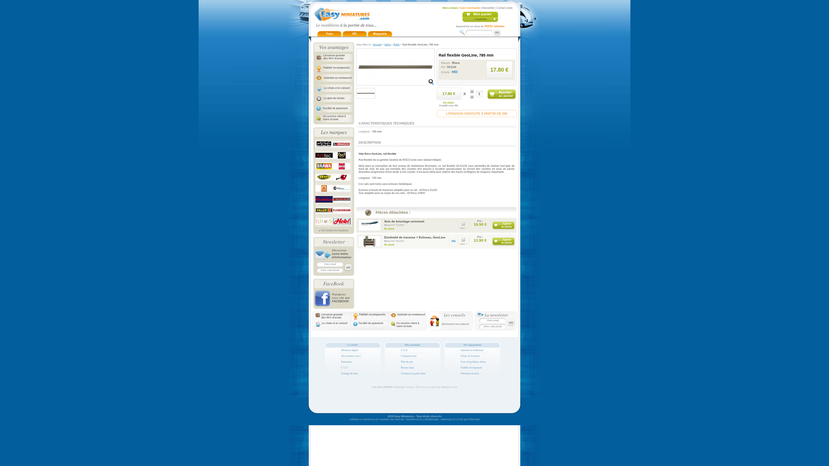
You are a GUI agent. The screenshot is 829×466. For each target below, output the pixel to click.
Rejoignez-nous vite (341, 298)
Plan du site (407, 361)
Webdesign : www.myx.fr (440, 419)
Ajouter (507, 225)
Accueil (377, 44)
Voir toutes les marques (334, 230)
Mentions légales (349, 350)
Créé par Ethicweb (468, 419)
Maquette (380, 33)
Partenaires (346, 361)
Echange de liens (349, 373)
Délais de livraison (470, 355)
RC (355, 33)
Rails (397, 44)
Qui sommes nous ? (351, 355)
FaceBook (333, 283)
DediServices (414, 419)
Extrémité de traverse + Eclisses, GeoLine (414, 237)
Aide (510, 7)
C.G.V (344, 367)
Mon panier (482, 14)
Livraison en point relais (413, 373)
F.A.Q (404, 350)
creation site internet (391, 419)
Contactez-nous (409, 355)
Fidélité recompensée (336, 67)
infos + (463, 228)
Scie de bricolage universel (404, 221)
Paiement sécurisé (470, 373)
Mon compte (450, 7)
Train (329, 33)
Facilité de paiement (335, 108)
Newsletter (488, 7)
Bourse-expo (407, 367)
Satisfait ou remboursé (338, 77)
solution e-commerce (362, 419)
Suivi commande (470, 7)
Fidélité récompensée (471, 367)
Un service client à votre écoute (334, 118)
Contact (501, 7)
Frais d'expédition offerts (473, 361)
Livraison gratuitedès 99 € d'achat (334, 57)
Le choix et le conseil (337, 88)
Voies (387, 44)
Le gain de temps (334, 98)
